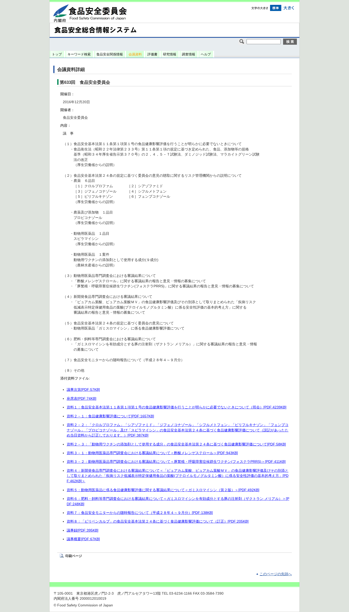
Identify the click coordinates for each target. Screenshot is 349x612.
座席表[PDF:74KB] (81, 399)
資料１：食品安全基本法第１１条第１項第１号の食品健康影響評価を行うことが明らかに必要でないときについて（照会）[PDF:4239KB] (176, 407)
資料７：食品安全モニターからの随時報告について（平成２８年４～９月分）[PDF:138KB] (140, 513)
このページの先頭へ (276, 574)
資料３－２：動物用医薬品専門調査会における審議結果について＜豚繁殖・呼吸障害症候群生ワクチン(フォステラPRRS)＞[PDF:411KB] (176, 462)
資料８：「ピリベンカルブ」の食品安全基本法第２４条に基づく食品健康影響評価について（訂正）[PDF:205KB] (158, 521)
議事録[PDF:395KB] (82, 530)
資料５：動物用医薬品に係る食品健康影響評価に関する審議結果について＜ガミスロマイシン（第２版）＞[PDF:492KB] (163, 490)
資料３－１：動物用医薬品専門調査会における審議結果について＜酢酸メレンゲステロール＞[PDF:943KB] (152, 453)
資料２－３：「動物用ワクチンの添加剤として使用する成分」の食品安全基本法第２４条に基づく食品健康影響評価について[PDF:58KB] (176, 444)
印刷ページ (73, 556)
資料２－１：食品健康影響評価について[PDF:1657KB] (110, 416)
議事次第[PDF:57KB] (83, 390)
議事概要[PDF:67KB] (83, 539)
